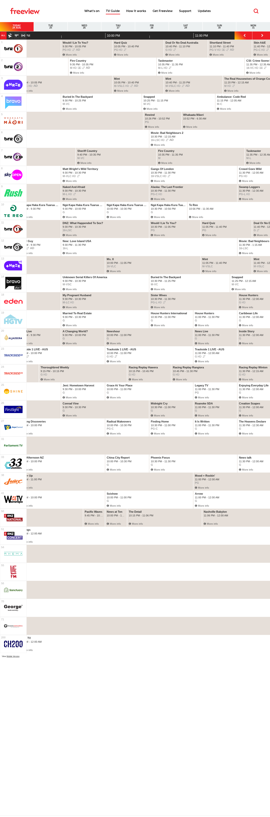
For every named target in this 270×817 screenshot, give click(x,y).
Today (16, 26)
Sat (185, 26)
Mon (253, 26)
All (3, 35)
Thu (118, 26)
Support (185, 11)
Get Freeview (163, 11)
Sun (219, 26)
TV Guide (113, 11)
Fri (152, 26)
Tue (50, 26)
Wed (84, 26)
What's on (92, 11)
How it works (136, 11)
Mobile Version (13, 656)
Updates (204, 11)
